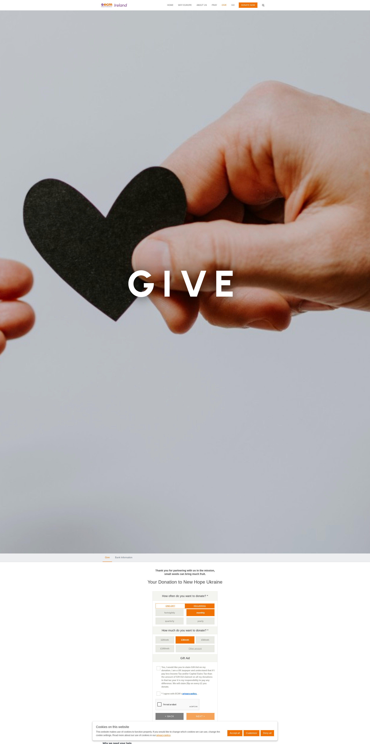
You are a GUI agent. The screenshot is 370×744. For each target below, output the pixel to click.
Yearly (200, 621)
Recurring (200, 606)
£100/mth (164, 648)
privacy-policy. (189, 693)
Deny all (267, 733)
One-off (170, 606)
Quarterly (169, 621)
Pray (214, 5)
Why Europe (185, 5)
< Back (169, 716)
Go (233, 5)
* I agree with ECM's (179, 693)
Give (224, 5)
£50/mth (205, 640)
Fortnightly (169, 612)
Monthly (200, 612)
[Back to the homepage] (119, 5)
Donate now (248, 5)
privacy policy (163, 735)
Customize (251, 733)
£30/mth (185, 640)
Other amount (195, 648)
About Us (202, 5)
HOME (170, 5)
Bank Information (123, 557)
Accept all (235, 733)
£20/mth (165, 640)
